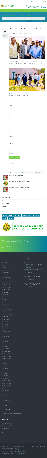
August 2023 (7, 338)
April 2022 (6, 375)
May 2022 (6, 373)
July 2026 (6, 262)
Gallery (16, 448)
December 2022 (7, 356)
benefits (5, 215)
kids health (11, 218)
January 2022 (7, 380)
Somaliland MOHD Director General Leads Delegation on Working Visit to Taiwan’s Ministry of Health (35, 285)
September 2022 (7, 363)
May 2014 (6, 405)
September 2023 (7, 336)
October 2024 (7, 311)
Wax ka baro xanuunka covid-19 (16, 175)
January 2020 (7, 400)
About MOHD (9, 446)
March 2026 (6, 272)
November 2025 (7, 282)
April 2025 (6, 299)
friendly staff (36, 215)
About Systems (5, 449)
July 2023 (6, 341)
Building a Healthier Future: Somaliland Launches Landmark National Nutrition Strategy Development (34, 264)
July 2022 (6, 368)
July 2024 (6, 316)
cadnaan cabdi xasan (19, 33)
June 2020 (6, 395)
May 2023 (6, 346)
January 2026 (7, 277)
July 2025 (6, 292)
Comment (12, 110)
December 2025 (7, 279)
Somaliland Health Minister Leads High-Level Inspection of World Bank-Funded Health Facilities (34, 271)
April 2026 (6, 270)
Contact (12, 449)
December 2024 (7, 309)
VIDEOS (11, 451)
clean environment (27, 215)
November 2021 (7, 385)
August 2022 (7, 366)
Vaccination (4, 206)
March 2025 (6, 302)
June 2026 (6, 265)
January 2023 (7, 353)
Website (11, 143)
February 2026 (7, 275)
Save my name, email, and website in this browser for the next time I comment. (25, 152)
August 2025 (7, 289)
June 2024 (6, 319)
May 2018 (6, 402)
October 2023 (7, 334)
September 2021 (7, 390)
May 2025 (6, 297)
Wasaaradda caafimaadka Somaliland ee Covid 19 (19, 187)
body (19, 215)
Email (11, 136)
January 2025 (7, 307)
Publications (17, 449)
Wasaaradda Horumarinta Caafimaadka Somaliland (20, 181)
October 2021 (7, 388)
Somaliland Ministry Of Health (9, 18)
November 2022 (7, 358)
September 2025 (7, 287)
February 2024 (7, 326)
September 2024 (8, 314)
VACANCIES (5, 451)
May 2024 (6, 321)
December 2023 (7, 329)
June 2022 (6, 371)
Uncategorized (28, 33)
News (22, 446)
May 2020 (6, 398)
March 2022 (6, 378)
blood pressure (12, 215)
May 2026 (6, 267)
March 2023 (6, 348)
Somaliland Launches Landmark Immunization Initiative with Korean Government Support (34, 278)
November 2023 (7, 331)
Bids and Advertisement (7, 200)
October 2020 (7, 393)
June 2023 (6, 343)
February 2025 (7, 304)
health (4, 218)
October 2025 (7, 284)
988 (44, 7)
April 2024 (6, 324)
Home (3, 446)
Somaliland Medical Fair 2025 (20, 451)
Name (11, 129)
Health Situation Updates (7, 448)
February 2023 (7, 351)
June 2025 (6, 294)
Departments (17, 446)
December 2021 (7, 383)
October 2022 (7, 361)
